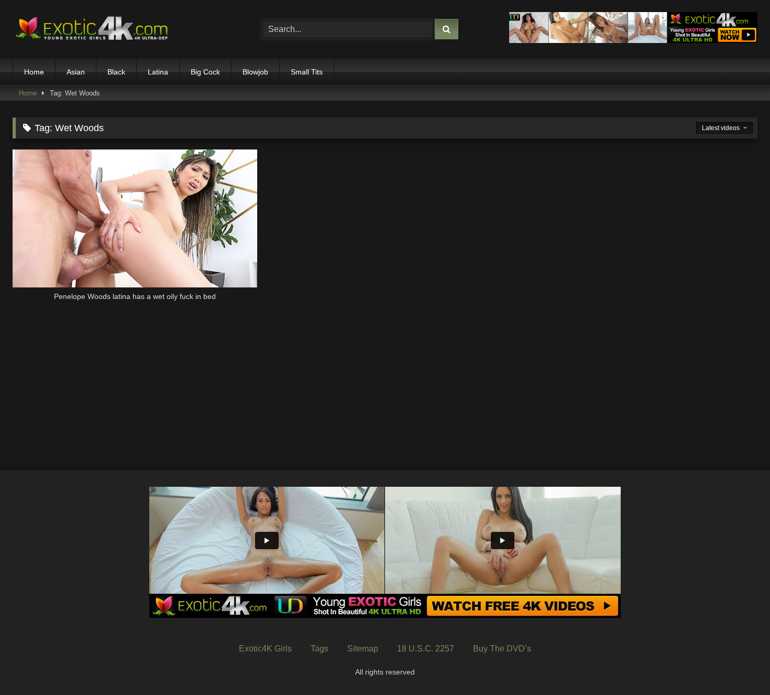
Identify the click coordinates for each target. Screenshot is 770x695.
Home (34, 72)
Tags (319, 648)
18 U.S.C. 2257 (425, 648)
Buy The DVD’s (502, 648)
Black (116, 72)
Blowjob (255, 72)
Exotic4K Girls (265, 648)
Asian (76, 72)
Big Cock (205, 72)
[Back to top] (737, 664)
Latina (158, 72)
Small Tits (307, 72)
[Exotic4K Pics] (91, 29)
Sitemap (362, 648)
